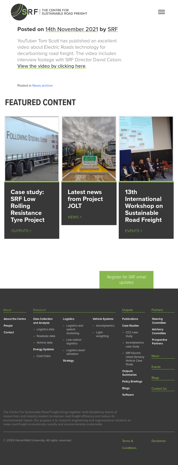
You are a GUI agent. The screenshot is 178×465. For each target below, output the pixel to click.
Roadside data (46, 336)
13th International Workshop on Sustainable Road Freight (144, 206)
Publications (130, 319)
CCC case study (132, 334)
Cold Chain (44, 356)
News (155, 356)
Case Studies (130, 325)
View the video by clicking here (51, 66)
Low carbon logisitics (73, 341)
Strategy (68, 360)
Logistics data (45, 329)
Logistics (68, 319)
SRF (113, 29)
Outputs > (19, 231)
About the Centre (15, 319)
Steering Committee (159, 320)
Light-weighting (102, 334)
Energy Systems (43, 349)
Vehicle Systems (103, 319)
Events (156, 367)
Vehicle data (45, 342)
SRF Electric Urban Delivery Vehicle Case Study (135, 358)
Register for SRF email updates (126, 279)
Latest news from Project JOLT (85, 199)
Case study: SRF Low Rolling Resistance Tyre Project (27, 206)
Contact (9, 332)
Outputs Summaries (129, 373)
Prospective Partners (159, 341)
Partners (157, 310)
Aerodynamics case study (135, 344)
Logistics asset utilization (75, 352)
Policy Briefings (132, 381)
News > (75, 217)
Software (128, 395)
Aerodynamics (105, 325)
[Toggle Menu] (161, 12)
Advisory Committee (159, 331)
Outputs (127, 310)
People (8, 325)
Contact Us (159, 388)
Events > (133, 231)
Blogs (126, 388)
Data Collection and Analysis (43, 320)
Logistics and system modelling (74, 329)
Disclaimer (159, 441)
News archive (42, 85)
